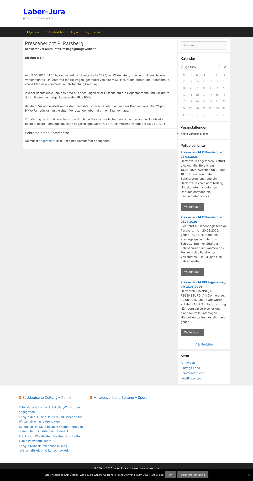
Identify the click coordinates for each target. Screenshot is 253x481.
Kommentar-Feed (193, 373)
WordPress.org (191, 378)
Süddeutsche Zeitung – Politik (46, 397)
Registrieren (92, 32)
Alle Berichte (204, 344)
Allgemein (33, 32)
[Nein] (248, 475)
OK (170, 474)
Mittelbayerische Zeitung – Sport (120, 397)
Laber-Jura (44, 11)
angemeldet (47, 141)
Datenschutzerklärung (193, 474)
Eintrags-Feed (190, 368)
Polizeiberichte (55, 32)
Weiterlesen (192, 206)
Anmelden (188, 362)
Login (74, 32)
